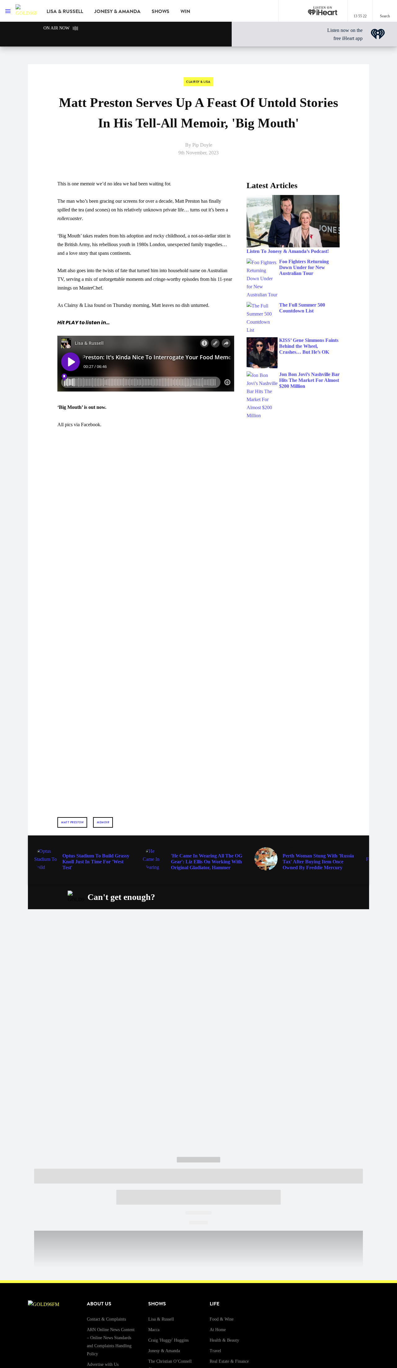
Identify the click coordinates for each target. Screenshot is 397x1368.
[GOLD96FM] (26, 11)
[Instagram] (275, 897)
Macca (153, 1329)
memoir (103, 822)
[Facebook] (260, 897)
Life (214, 1304)
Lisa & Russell (65, 11)
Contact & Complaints (106, 1319)
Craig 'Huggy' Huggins (168, 1340)
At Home (218, 1329)
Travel (215, 1350)
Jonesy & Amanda (117, 11)
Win (185, 11)
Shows (160, 11)
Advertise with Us (102, 1364)
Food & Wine (222, 1319)
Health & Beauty (224, 1340)
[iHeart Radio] (318, 897)
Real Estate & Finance (229, 1361)
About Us (99, 1304)
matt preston (72, 822)
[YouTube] (304, 897)
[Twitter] (289, 897)
